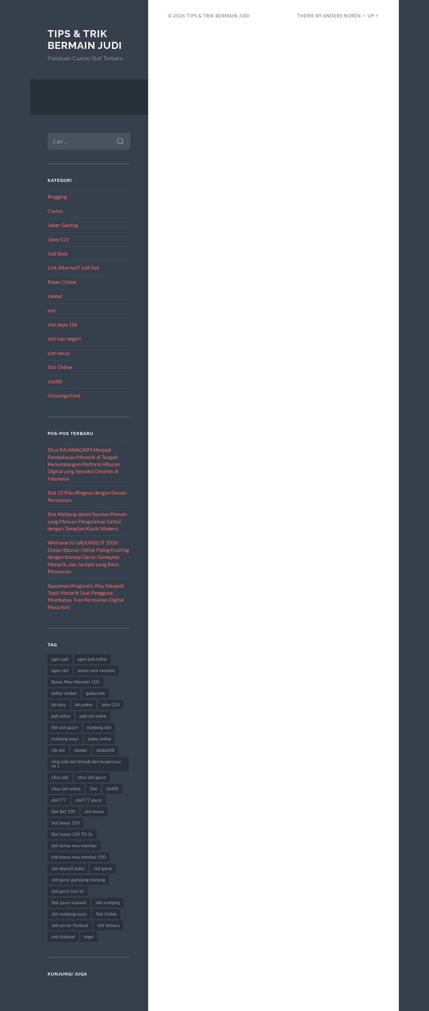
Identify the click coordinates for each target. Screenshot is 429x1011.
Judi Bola (58, 253)
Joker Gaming (63, 225)
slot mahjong (108, 902)
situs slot (59, 777)
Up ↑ (373, 15)
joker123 (111, 704)
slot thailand (63, 936)
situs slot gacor (91, 777)
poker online (99, 738)
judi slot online (93, 716)
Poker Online (62, 282)
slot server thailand (69, 925)
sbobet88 (105, 750)
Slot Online (60, 367)
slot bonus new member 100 (78, 857)
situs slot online (66, 788)
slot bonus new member (74, 845)
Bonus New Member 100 (75, 681)
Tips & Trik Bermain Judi (85, 40)
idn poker (84, 704)
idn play (58, 704)
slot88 (55, 381)
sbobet (55, 296)
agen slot (60, 670)
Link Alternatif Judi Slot (74, 268)
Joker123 (58, 239)
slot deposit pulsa (67, 868)
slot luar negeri (64, 339)
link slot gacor (64, 727)
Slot (93, 788)
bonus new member (96, 670)
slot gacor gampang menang (78, 879)
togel (89, 936)
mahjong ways (65, 738)
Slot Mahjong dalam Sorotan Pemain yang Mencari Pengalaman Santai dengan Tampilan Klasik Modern (87, 521)
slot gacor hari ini (67, 891)
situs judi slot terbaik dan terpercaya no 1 (86, 764)
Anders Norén (342, 15)
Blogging (57, 197)
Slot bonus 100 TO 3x (72, 834)
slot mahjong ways (69, 914)
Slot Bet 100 (63, 811)
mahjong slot (99, 727)
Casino (55, 211)
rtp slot (58, 750)
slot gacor (103, 868)
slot (52, 310)
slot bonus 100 (65, 822)
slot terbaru (108, 925)
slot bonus (94, 811)
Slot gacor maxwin (68, 902)
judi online (60, 716)
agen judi (59, 659)
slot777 (58, 800)
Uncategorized (64, 395)
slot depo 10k (62, 324)
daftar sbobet (64, 693)
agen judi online (92, 659)
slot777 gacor (88, 800)
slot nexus (59, 353)
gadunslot (95, 693)
